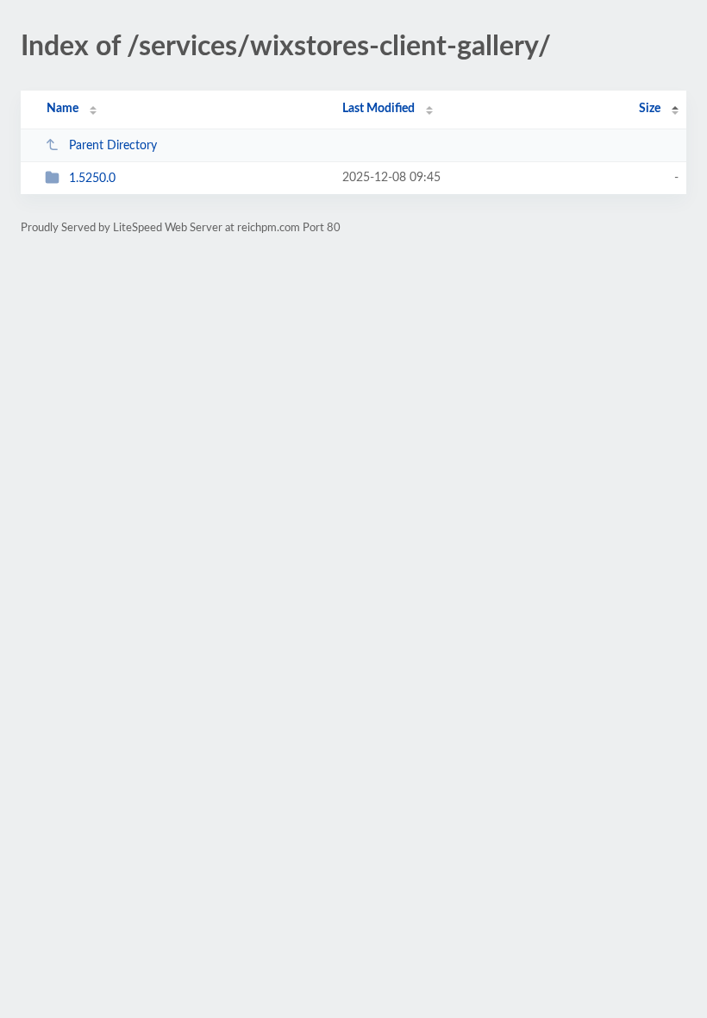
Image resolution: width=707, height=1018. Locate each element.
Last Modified (378, 109)
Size (649, 109)
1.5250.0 (92, 179)
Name (62, 109)
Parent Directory (113, 146)
